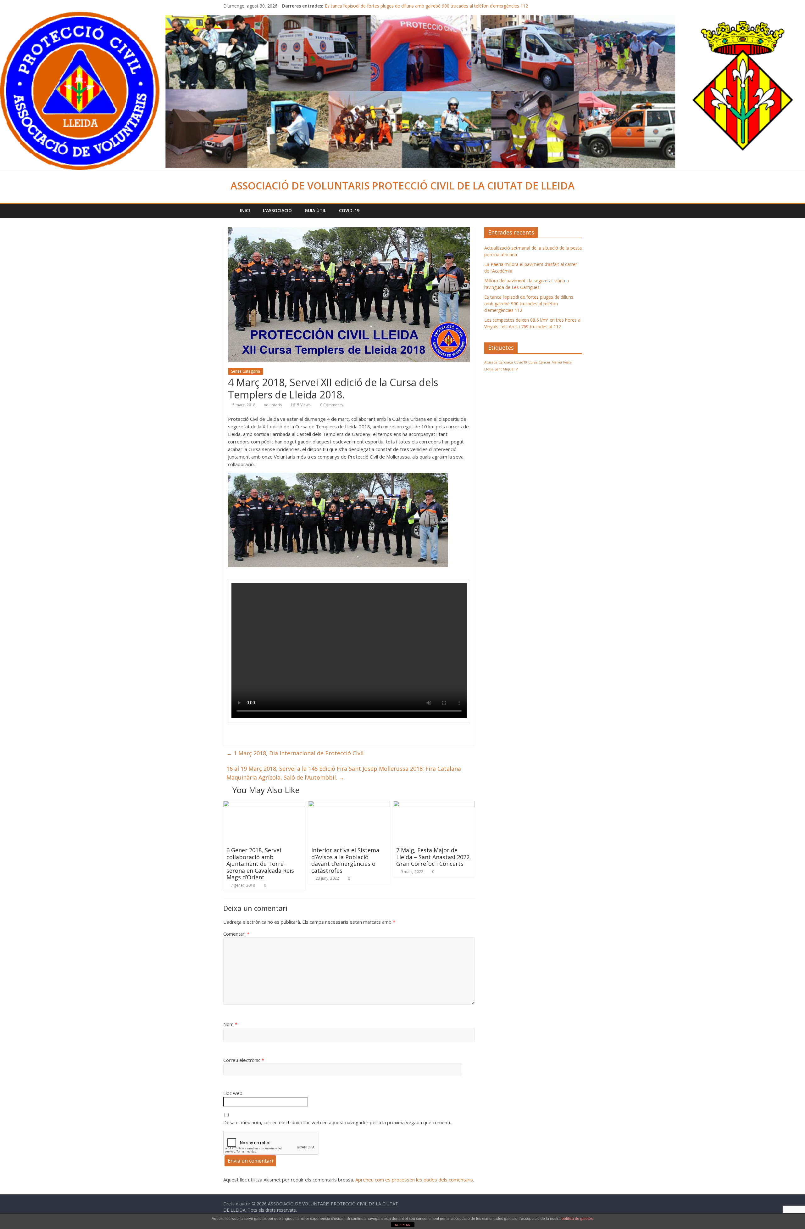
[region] (338, 520)
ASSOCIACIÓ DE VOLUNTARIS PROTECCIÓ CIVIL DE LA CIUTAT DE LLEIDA (402, 185)
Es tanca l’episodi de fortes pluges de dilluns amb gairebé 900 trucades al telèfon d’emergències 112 (528, 303)
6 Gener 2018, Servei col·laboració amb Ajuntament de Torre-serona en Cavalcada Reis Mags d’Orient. (260, 863)
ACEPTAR (402, 1225)
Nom (230, 1024)
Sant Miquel (504, 369)
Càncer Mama (550, 362)
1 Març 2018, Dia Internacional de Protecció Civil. (295, 753)
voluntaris (273, 405)
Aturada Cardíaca (498, 362)
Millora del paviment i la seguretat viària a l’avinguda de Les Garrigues (395, 6)
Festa (567, 362)
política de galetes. (578, 1218)
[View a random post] (575, 210)
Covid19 (520, 362)
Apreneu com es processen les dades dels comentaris (414, 1179)
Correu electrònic (243, 1060)
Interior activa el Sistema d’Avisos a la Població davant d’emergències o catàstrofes (345, 860)
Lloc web (232, 1093)
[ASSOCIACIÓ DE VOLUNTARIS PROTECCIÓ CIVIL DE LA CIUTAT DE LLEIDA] (402, 15)
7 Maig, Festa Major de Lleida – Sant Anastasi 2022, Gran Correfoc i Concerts (433, 856)
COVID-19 (349, 210)
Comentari (236, 934)
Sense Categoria (245, 371)
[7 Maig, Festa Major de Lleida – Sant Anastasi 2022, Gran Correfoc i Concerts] (434, 804)
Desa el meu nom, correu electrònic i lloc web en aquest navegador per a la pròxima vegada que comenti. (337, 1122)
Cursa (532, 362)
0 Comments (331, 405)
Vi (517, 369)
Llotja (488, 369)
